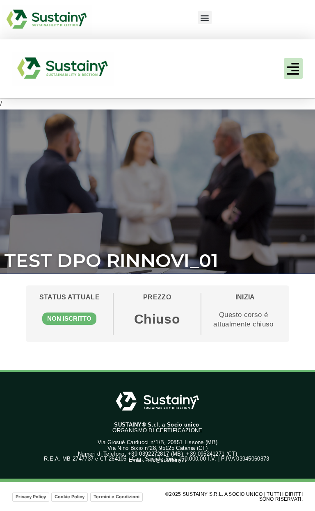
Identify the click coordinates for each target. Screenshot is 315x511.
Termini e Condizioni (116, 497)
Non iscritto (69, 318)
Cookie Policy (69, 497)
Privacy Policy (31, 497)
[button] (205, 17)
